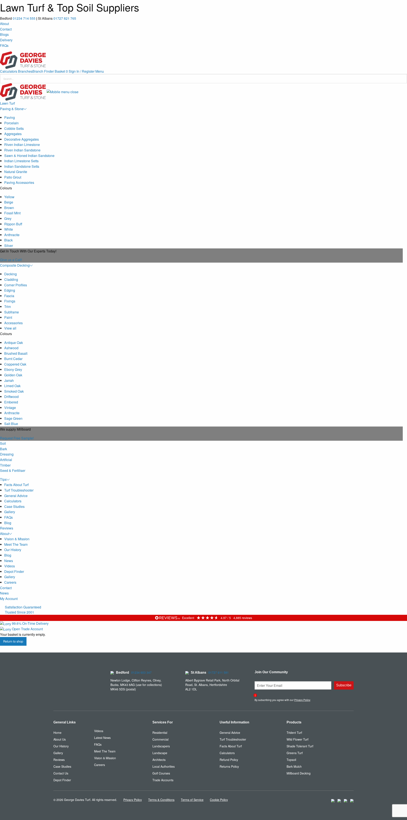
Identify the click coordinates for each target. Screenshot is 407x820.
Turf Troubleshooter (18, 490)
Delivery (6, 39)
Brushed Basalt (15, 353)
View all (10, 328)
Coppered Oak (15, 364)
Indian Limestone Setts (21, 160)
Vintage (10, 407)
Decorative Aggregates (21, 139)
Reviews (6, 528)
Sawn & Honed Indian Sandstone (29, 155)
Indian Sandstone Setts (21, 166)
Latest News (102, 738)
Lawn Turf (7, 103)
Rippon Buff (13, 224)
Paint (8, 317)
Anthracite (12, 234)
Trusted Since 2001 (19, 612)
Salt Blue (11, 423)
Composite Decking (15, 265)
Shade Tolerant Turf (300, 746)
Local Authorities (163, 766)
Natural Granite (15, 171)
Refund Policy (229, 760)
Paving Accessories (19, 182)
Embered (11, 402)
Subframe (11, 312)
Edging (9, 290)
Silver (8, 245)
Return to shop (13, 641)
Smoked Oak (14, 391)
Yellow (9, 196)
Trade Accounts (162, 780)
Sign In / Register (82, 71)
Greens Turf (295, 753)
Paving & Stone (12, 108)
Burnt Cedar (13, 358)
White (8, 229)
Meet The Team (16, 544)
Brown (9, 207)
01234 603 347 (141, 672)
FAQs (4, 45)
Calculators (8, 71)
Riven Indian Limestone (22, 144)
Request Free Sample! (17, 438)
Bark (3, 448)
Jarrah (9, 380)
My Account (9, 598)
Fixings (9, 301)
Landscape (159, 753)
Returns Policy (229, 766)
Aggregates (13, 133)
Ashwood (11, 347)
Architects (159, 760)
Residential (159, 732)
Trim (7, 306)
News (8, 560)
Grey (7, 218)
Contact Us (60, 773)
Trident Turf (294, 732)
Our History (12, 549)
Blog (7, 522)
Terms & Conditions (161, 800)
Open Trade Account (27, 628)
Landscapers (161, 746)
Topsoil (291, 760)
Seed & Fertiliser (12, 470)
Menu (99, 71)
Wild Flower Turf (297, 739)
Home (57, 732)
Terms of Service (192, 800)
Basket (61, 71)
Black (8, 240)
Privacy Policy (302, 700)
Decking (10, 273)
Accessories (13, 322)
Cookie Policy (219, 800)
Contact (6, 29)
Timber (5, 465)
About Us (59, 739)
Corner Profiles (15, 285)
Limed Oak (12, 385)
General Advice (16, 495)
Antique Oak (13, 342)
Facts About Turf (16, 484)
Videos (9, 566)
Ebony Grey (13, 369)
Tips (3, 479)
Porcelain (11, 123)
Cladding (11, 279)
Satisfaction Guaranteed (22, 607)
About (4, 23)
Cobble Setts (14, 128)
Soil (3, 443)
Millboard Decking (299, 773)
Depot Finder (14, 571)
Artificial (6, 459)
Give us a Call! (11, 259)
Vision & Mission (16, 538)
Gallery (9, 511)
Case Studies (14, 506)
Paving (9, 117)
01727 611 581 (218, 672)
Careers (10, 582)
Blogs (4, 34)
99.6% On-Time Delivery (30, 623)
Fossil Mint (12, 213)
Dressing (7, 454)
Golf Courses (161, 773)
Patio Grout (12, 177)
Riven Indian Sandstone (22, 150)
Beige (8, 202)
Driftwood (11, 396)
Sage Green (13, 418)
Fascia (9, 295)
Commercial (160, 739)
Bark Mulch (294, 766)
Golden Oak (13, 375)
